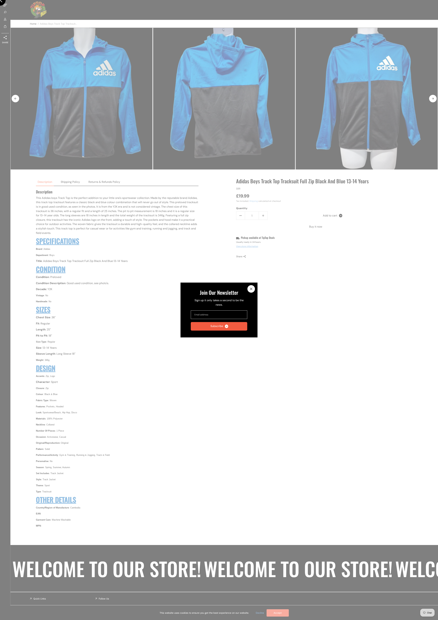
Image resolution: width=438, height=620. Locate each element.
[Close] (251, 289)
